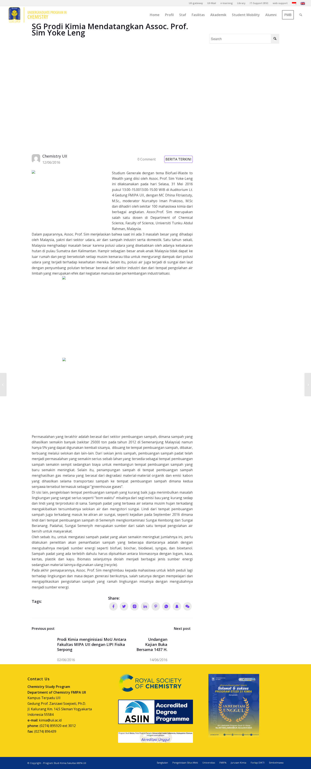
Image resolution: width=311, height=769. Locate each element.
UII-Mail (211, 3)
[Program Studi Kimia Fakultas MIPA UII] (37, 14)
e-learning (226, 3)
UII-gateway (196, 3)
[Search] (301, 14)
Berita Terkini (178, 159)
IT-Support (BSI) (259, 3)
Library (241, 3)
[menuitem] (196, 3)
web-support (280, 3)
